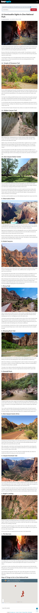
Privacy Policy (24, 612)
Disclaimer (30, 612)
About (20, 612)
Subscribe (34, 9)
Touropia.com (12, 612)
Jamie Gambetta (6, 19)
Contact (17, 612)
